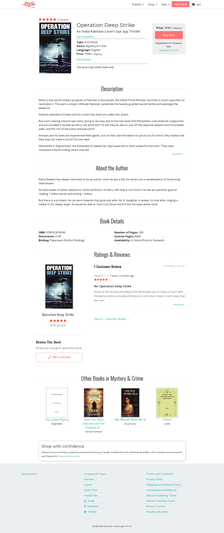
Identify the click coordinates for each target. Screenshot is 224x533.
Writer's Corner (155, 506)
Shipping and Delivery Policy (163, 484)
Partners (89, 479)
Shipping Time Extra (169, 50)
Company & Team (95, 474)
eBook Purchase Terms (160, 501)
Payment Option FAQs (69, 456)
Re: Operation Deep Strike (112, 286)
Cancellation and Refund (161, 490)
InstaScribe (91, 495)
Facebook (92, 506)
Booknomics (29, 474)
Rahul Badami (85, 36)
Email (90, 501)
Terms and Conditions (159, 474)
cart (198, 4)
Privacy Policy (154, 479)
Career (88, 484)
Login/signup (180, 4)
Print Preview (84, 59)
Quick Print (91, 490)
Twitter (91, 512)
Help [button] (164, 4)
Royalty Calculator (157, 512)
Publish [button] (137, 4)
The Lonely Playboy (57, 419)
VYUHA (167, 419)
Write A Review (61, 357)
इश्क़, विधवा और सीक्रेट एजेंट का (130, 419)
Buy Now (168, 35)
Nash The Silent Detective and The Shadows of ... (93, 423)
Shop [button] (151, 4)
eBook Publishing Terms (161, 495)
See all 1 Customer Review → (111, 319)
